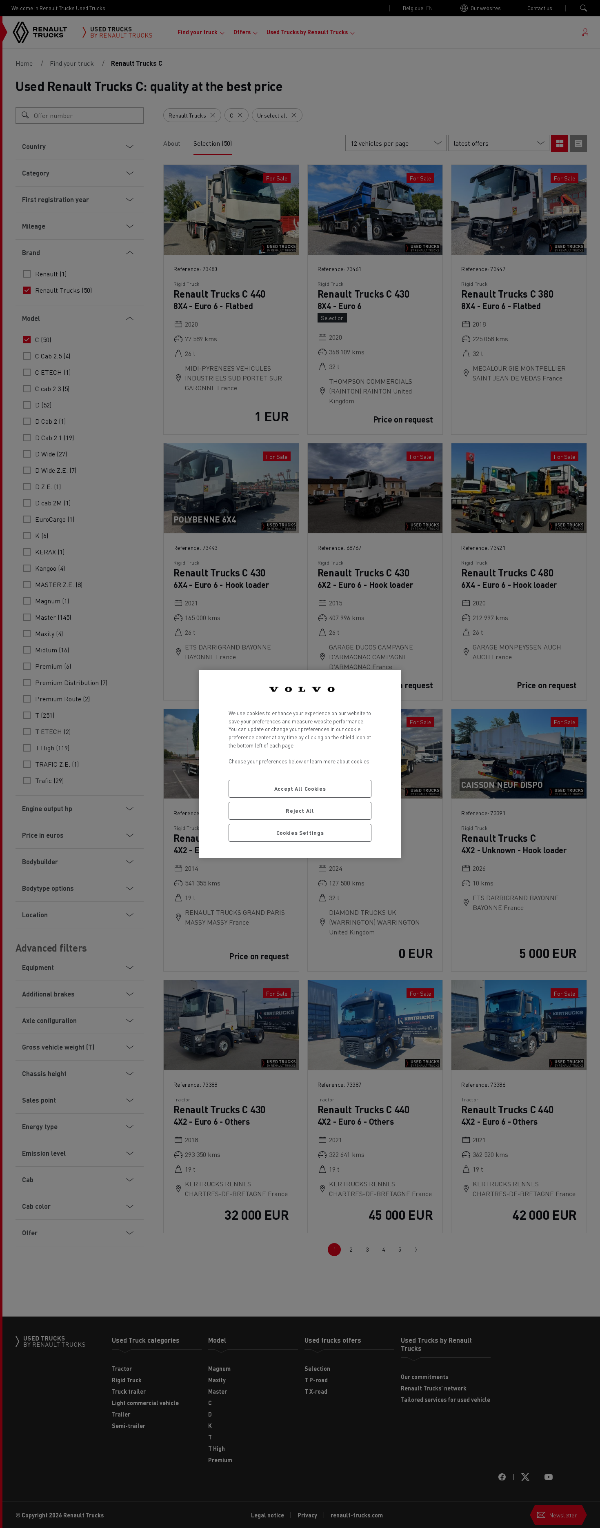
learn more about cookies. (340, 761)
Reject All (300, 810)
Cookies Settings (300, 832)
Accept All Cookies (300, 788)
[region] (300, 764)
